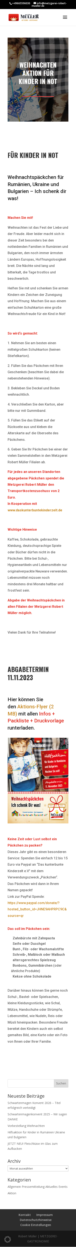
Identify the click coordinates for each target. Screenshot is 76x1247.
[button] (7, 1239)
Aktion (12, 1193)
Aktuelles (51, 1187)
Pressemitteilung (33, 1187)
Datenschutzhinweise (36, 1220)
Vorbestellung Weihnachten (26, 1126)
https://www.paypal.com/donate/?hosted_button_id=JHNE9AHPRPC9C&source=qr (37, 909)
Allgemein (14, 1187)
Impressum (44, 1215)
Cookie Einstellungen (35, 1225)
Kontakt (25, 1215)
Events (63, 1187)
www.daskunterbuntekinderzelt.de (35, 510)
